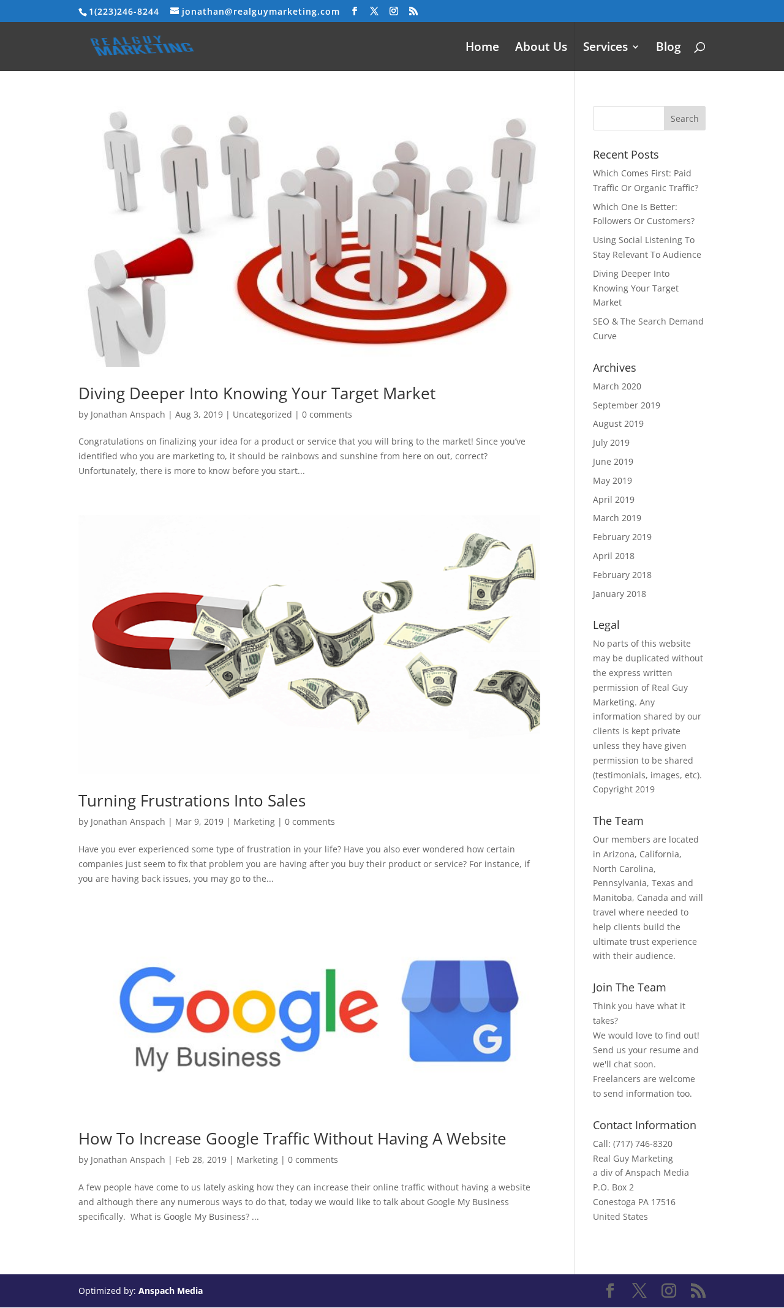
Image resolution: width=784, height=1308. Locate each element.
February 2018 (622, 575)
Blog (668, 48)
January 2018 (619, 594)
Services (605, 48)
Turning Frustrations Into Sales (192, 800)
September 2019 (626, 405)
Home (482, 48)
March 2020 (617, 386)
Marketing (254, 821)
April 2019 (614, 499)
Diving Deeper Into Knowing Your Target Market (256, 393)
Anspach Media (170, 1290)
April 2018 (614, 556)
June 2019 (613, 461)
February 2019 (622, 537)
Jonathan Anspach (128, 414)
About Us (541, 48)
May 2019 (612, 480)
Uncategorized (262, 414)
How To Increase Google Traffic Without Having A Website (292, 1138)
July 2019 (611, 442)
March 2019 (617, 518)
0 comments (327, 414)
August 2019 (618, 423)
